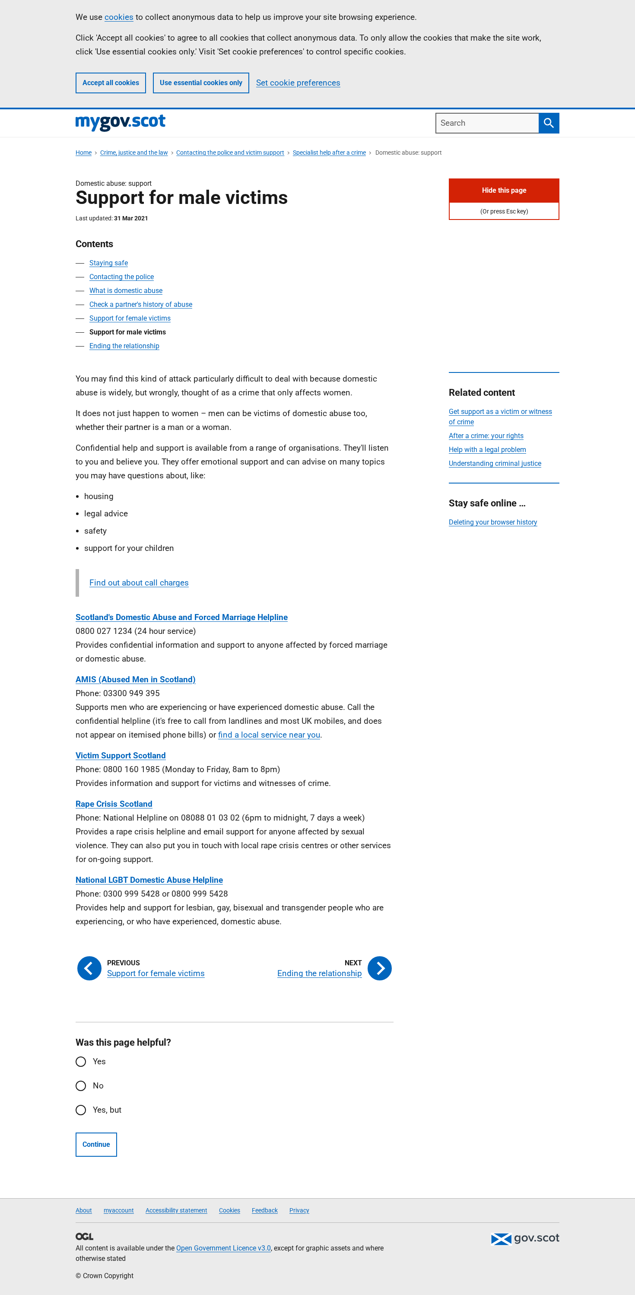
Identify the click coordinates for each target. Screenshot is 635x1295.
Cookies (229, 1210)
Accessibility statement (176, 1210)
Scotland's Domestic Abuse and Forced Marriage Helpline (182, 617)
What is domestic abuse (125, 290)
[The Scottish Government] (524, 1239)
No (98, 1086)
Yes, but (107, 1110)
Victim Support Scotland (121, 755)
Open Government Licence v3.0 (223, 1248)
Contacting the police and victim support (230, 152)
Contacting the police (121, 277)
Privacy (299, 1210)
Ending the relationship (124, 346)
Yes (99, 1061)
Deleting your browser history (493, 522)
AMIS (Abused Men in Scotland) (136, 679)
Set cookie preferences (298, 83)
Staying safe (108, 263)
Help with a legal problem (487, 449)
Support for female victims (130, 318)
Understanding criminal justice (495, 463)
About (84, 1210)
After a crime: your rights (486, 436)
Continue (96, 1144)
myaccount (119, 1210)
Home (84, 152)
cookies (119, 17)
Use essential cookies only (201, 83)
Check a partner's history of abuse (140, 304)
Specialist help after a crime (329, 152)
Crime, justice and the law (134, 152)
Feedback (265, 1210)
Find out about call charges (139, 583)
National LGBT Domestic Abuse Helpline (149, 880)
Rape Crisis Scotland (114, 804)
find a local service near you (269, 735)
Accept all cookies (111, 83)
